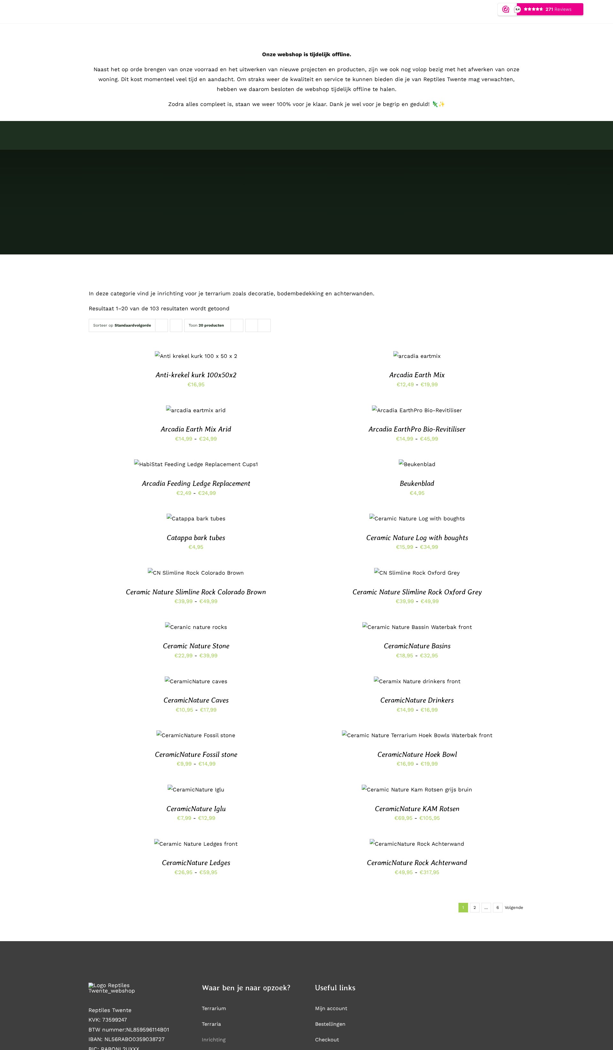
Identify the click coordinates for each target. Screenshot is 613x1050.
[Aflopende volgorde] (176, 325)
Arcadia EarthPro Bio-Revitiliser (416, 429)
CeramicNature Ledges (196, 862)
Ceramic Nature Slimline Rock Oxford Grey (417, 592)
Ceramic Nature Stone (196, 646)
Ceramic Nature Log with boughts (417, 537)
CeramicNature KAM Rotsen (417, 808)
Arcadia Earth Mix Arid (196, 429)
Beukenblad (417, 483)
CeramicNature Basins (417, 646)
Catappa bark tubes (196, 537)
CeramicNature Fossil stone (196, 754)
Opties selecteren (196, 408)
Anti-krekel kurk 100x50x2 (196, 375)
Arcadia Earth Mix (417, 375)
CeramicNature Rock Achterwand (417, 862)
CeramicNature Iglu (196, 808)
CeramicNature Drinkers (417, 700)
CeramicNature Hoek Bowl (417, 754)
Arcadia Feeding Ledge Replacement (196, 483)
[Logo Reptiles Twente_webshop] (125, 985)
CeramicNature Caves (196, 700)
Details (217, 361)
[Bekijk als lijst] (264, 325)
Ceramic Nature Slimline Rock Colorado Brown (196, 592)
